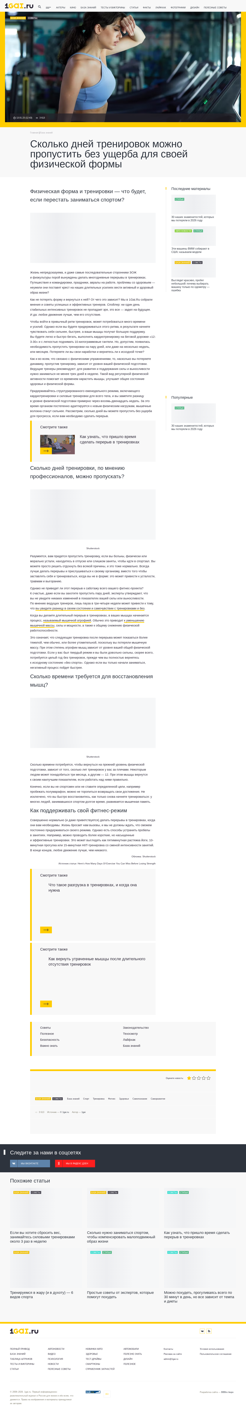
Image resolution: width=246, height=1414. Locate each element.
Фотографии (178, 7)
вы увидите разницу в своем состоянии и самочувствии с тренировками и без (89, 608)
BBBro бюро (227, 1392)
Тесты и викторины (113, 7)
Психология (55, 1359)
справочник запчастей (100, 1369)
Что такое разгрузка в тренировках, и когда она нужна (93, 887)
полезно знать (133, 1354)
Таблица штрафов (21, 1359)
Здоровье (124, 1098)
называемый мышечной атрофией (67, 620)
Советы (32, 18)
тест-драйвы (93, 1359)
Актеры (60, 7)
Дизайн (194, 7)
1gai (83, 1112)
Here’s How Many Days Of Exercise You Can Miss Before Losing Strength (117, 863)
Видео (52, 1354)
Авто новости (183, 231)
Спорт (86, 1098)
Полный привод (20, 1349)
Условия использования (212, 1349)
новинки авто (94, 1349)
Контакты (168, 1349)
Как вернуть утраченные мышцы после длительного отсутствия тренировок (97, 961)
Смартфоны (93, 1364)
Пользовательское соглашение (215, 1354)
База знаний (88, 7)
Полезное (130, 1364)
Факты (147, 7)
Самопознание (140, 1098)
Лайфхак (160, 7)
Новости (53, 1364)
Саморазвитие (158, 1098)
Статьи (134, 7)
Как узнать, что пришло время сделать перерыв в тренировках (109, 439)
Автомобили (131, 1349)
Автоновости (56, 1349)
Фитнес (111, 1098)
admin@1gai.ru (171, 1359)
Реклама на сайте (173, 1354)
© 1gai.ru (64, 1112)
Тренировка (98, 1098)
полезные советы (215, 7)
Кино (73, 7)
